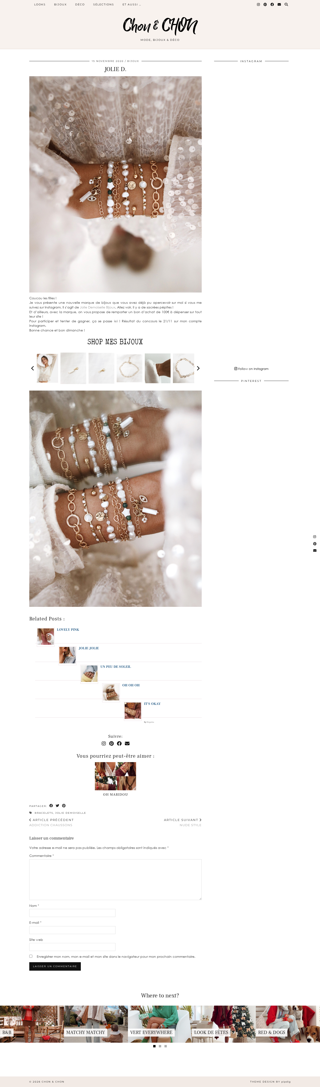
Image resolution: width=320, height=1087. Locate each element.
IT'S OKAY (152, 703)
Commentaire (41, 856)
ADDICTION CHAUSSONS (51, 822)
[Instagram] (258, 4)
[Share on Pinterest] (64, 806)
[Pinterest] (265, 4)
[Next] (198, 368)
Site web (36, 940)
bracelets (44, 812)
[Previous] (33, 368)
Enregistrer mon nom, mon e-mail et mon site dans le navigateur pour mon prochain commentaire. (116, 956)
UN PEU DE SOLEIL (115, 666)
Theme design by (270, 1081)
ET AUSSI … (132, 4)
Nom (34, 906)
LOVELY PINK (68, 629)
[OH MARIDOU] (115, 776)
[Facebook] (272, 4)
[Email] (279, 4)
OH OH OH (131, 685)
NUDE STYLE (183, 822)
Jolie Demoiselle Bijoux (97, 307)
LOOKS (40, 4)
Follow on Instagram (252, 369)
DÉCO (80, 4)
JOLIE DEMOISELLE (70, 812)
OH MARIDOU (115, 794)
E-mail (35, 922)
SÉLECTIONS (103, 4)
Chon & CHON (160, 26)
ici (116, 321)
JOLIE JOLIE (89, 648)
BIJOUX (60, 4)
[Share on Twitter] (58, 806)
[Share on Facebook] (51, 806)
